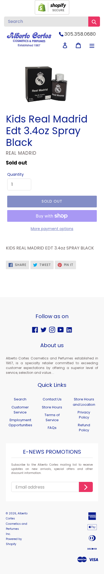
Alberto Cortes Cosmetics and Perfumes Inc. (16, 523)
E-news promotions (52, 452)
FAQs (52, 427)
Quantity (15, 174)
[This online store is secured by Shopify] (52, 13)
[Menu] (92, 45)
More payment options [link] (52, 228)
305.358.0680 (80, 34)
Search (20, 399)
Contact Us (52, 399)
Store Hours (52, 407)
